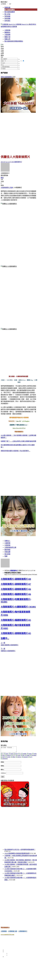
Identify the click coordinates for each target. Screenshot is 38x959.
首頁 (2, 77)
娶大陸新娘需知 (9, 9)
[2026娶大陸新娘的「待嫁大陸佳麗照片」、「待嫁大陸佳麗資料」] (18, 735)
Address (3, 773)
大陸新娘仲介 (13, 570)
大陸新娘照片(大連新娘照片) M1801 (18, 607)
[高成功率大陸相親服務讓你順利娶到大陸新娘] (15, 806)
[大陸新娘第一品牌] (18, 112)
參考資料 (7, 20)
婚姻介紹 (7, 37)
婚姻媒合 (7, 32)
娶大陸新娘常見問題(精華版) (13, 41)
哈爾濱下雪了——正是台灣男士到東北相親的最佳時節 (18, 441)
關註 (2, 177)
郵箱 (2, 766)
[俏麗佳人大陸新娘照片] (19, 233)
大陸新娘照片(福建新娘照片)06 (16, 594)
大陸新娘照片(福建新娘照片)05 (16, 620)
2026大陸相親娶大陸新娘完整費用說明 (17, 853)
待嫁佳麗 (7, 552)
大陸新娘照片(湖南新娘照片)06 (16, 589)
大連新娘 (7, 543)
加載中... (5, 638)
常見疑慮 (7, 16)
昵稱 (2, 762)
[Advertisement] (19, 133)
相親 (5, 556)
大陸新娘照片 (8, 77)
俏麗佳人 (7, 541)
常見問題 (7, 18)
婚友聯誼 (7, 549)
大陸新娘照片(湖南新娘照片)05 (16, 633)
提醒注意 (7, 39)
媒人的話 (7, 14)
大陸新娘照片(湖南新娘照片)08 (16, 579)
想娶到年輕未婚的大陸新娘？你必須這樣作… (15, 451)
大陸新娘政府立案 (10, 547)
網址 (2, 769)
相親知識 (7, 7)
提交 (2, 776)
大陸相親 (7, 34)
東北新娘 (7, 554)
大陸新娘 (7, 30)
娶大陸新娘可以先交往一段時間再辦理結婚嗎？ (19, 849)
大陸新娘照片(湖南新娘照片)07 (16, 584)
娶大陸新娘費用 (9, 12)
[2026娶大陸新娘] (18, 535)
